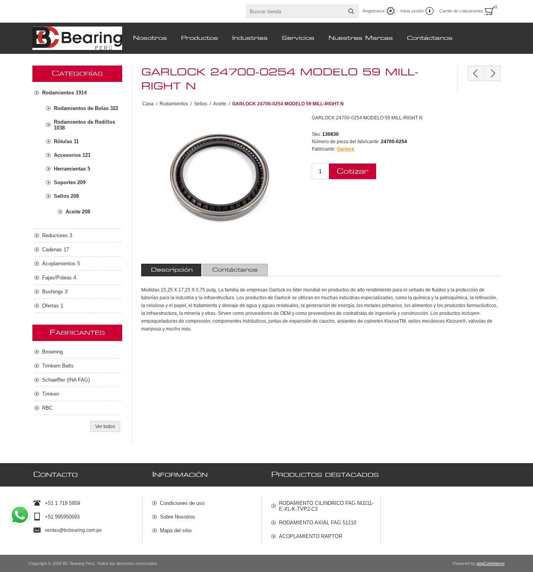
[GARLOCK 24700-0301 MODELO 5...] (493, 73)
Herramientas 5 (72, 169)
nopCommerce (490, 563)
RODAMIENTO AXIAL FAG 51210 (317, 523)
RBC (47, 408)
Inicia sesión (412, 11)
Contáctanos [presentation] (235, 270)
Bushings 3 (55, 292)
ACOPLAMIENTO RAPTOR (310, 536)
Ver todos (105, 426)
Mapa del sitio (176, 530)
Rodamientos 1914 (64, 93)
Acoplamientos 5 (61, 263)
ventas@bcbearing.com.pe (73, 530)
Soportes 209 (69, 182)
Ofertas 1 (52, 306)
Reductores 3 (57, 235)
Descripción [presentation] (172, 270)
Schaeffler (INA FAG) (66, 380)
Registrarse (373, 11)
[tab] (172, 270)
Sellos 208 (66, 196)
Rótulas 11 (66, 141)
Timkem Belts (58, 366)
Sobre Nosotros (177, 517)
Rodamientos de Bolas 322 (86, 108)
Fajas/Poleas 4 (59, 278)
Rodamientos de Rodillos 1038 (84, 125)
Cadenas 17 (55, 249)
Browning (52, 352)
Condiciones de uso (182, 503)
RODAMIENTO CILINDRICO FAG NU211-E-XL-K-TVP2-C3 (326, 506)
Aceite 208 (78, 212)
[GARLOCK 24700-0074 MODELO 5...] (475, 73)
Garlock (345, 149)
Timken (50, 394)
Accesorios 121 (72, 155)
